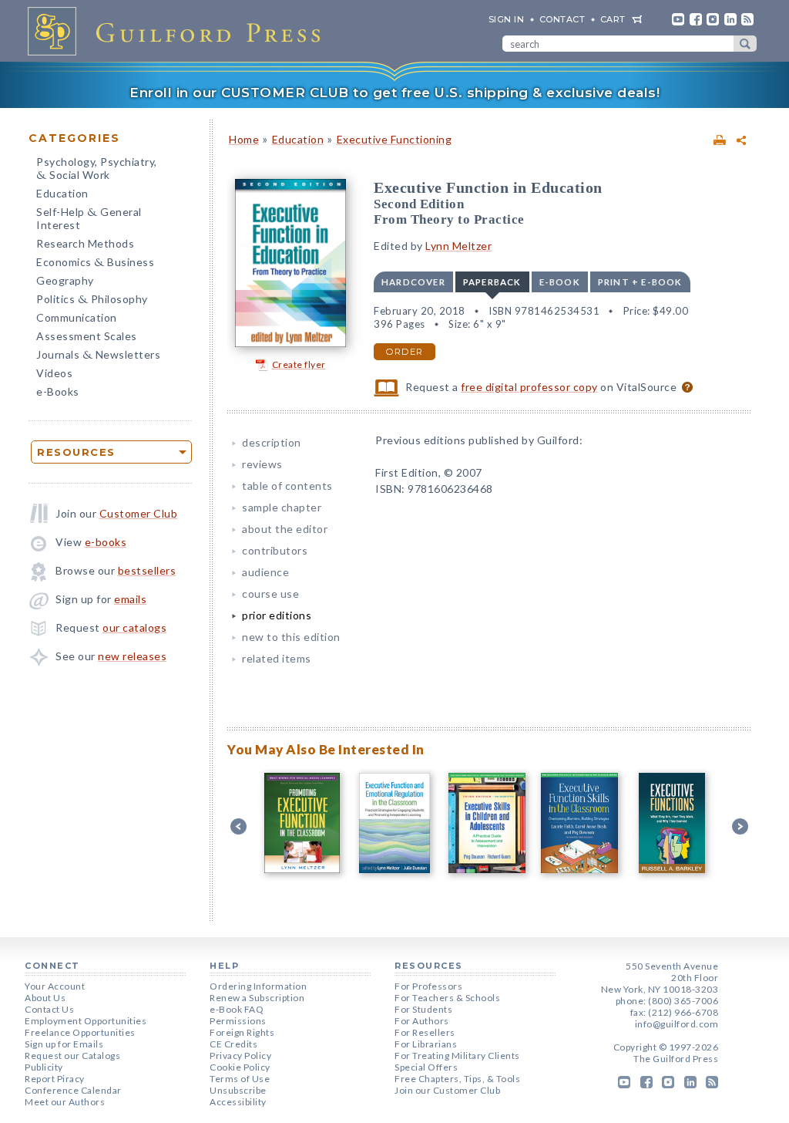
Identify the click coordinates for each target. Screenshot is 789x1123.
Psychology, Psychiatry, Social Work (96, 169)
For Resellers (424, 1032)
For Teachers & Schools (447, 997)
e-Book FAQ (237, 1009)
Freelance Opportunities (80, 1032)
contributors (274, 550)
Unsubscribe (238, 1090)
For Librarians (425, 1044)
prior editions (276, 615)
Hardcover (413, 282)
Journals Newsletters (98, 356)
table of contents (287, 485)
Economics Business (95, 263)
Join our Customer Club (447, 1090)
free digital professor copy (529, 386)
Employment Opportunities (85, 1021)
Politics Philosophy (92, 300)
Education (62, 193)
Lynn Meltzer (458, 245)
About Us (45, 997)
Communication (76, 317)
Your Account (55, 986)
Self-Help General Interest (89, 218)
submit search (745, 43)
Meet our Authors (65, 1102)
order (404, 351)
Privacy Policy (240, 1055)
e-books (106, 541)
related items (276, 658)
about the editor (284, 528)
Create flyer (299, 364)
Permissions (238, 1021)
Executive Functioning (394, 139)
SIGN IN (507, 19)
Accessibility (238, 1102)
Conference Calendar (73, 1090)
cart (613, 19)
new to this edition (291, 636)
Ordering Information (258, 986)
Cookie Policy (240, 1067)
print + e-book (640, 282)
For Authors (421, 1021)
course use (270, 593)
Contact (562, 19)
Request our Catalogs (72, 1055)
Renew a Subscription (257, 997)
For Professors (428, 986)
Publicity (44, 1067)
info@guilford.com (677, 1024)
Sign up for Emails (64, 1044)
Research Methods (85, 243)
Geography (65, 280)
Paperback (492, 282)
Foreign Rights (242, 1032)
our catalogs (134, 627)
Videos (54, 372)
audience (265, 571)
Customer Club (138, 513)
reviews (262, 463)
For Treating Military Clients (457, 1055)
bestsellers (147, 570)
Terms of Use (240, 1078)
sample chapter (281, 507)
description (271, 442)
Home (244, 139)
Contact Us (49, 1009)
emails (130, 598)
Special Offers (426, 1067)
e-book (559, 282)
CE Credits (233, 1044)
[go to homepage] (179, 31)
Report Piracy (55, 1078)
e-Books (57, 391)
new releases (132, 656)
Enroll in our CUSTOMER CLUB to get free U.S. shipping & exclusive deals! (394, 92)
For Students (423, 1009)
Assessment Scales (86, 335)
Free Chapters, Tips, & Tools (457, 1078)
